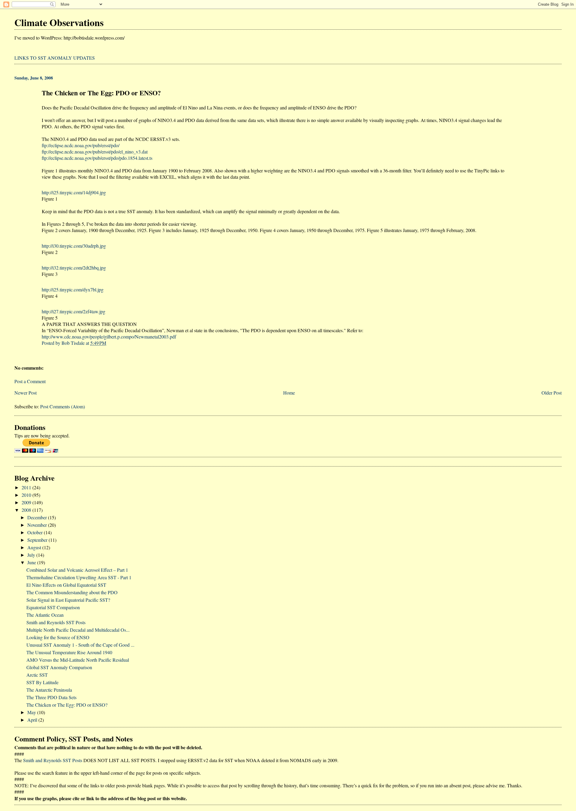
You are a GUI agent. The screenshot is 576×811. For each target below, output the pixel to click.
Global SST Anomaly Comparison (59, 667)
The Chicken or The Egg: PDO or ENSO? (66, 705)
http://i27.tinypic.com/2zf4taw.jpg (73, 311)
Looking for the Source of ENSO (57, 637)
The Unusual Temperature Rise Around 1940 (69, 652)
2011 (27, 487)
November (37, 525)
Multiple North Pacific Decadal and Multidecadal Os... (78, 630)
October (35, 532)
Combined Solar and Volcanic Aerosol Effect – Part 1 (77, 570)
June (32, 562)
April (32, 720)
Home (289, 392)
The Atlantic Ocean (45, 615)
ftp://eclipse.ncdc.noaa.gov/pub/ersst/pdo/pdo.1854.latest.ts (97, 158)
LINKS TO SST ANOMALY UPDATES (54, 58)
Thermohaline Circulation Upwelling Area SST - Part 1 (78, 577)
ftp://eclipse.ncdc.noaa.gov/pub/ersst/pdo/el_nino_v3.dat (95, 151)
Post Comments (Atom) (62, 406)
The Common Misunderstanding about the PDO (72, 592)
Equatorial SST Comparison (53, 607)
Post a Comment (30, 381)
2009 (27, 502)
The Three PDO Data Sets (51, 697)
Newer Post (25, 392)
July (31, 555)
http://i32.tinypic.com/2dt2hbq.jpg (74, 267)
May (32, 712)
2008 (27, 510)
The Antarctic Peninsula (49, 690)
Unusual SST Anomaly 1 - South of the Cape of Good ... (80, 645)
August (34, 547)
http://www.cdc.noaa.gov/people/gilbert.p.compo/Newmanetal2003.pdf (109, 336)
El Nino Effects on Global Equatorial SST (66, 585)
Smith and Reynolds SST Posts (56, 622)
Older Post (552, 392)
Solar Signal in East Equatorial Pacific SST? (68, 600)
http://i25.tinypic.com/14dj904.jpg (74, 192)
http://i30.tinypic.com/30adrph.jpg (74, 246)
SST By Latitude (42, 682)
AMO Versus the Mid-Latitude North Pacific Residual (77, 660)
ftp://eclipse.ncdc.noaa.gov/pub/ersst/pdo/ (80, 145)
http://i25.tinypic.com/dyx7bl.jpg (73, 289)
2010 (27, 495)
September (38, 540)
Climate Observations (59, 22)
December (37, 517)
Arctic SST (37, 675)
